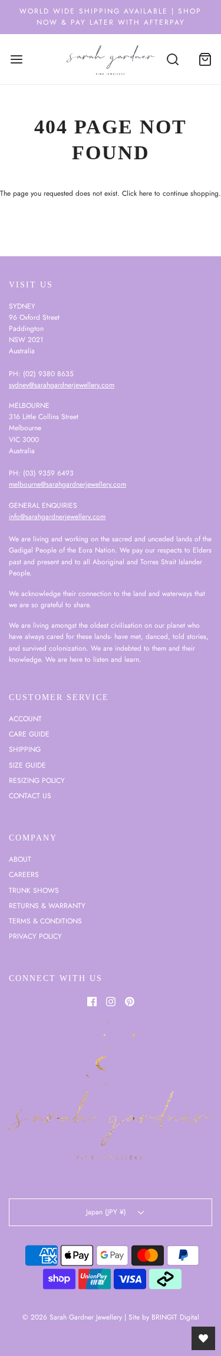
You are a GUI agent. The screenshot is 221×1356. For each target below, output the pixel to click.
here (145, 193)
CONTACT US (30, 796)
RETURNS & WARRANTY (47, 905)
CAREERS (24, 874)
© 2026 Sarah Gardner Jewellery (72, 1317)
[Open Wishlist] (203, 1338)
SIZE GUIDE (27, 765)
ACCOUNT (25, 719)
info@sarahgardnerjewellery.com (57, 516)
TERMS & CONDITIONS (45, 921)
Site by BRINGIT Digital (163, 1317)
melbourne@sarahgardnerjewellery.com (67, 484)
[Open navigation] (16, 59)
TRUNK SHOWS (34, 890)
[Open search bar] (172, 59)
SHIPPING (25, 749)
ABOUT (20, 859)
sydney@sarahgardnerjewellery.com (61, 385)
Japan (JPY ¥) (107, 1212)
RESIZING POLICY (37, 780)
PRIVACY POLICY (35, 936)
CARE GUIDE (29, 734)
